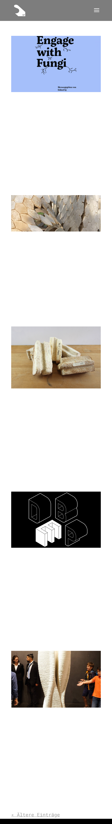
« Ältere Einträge (35, 814)
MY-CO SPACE (25, 241)
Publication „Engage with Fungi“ (51, 102)
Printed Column (29, 717)
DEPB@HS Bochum (29, 557)
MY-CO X (20, 398)
